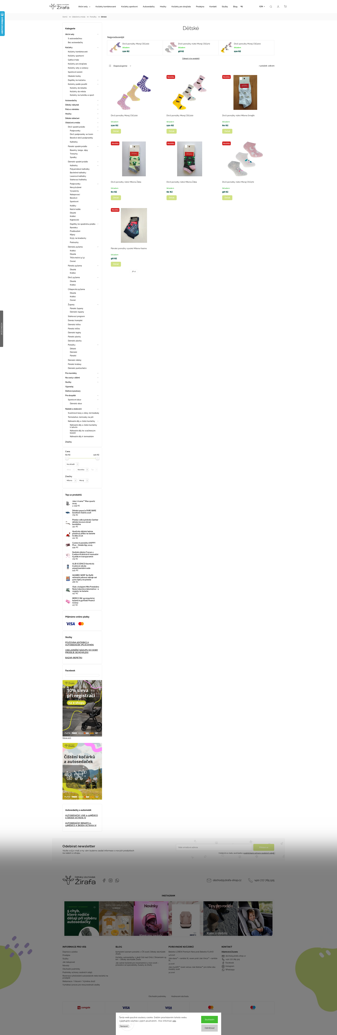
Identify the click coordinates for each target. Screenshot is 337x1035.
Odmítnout (209, 1028)
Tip (94, 470)
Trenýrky (74, 154)
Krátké (73, 216)
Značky (68, 442)
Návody (66, 965)
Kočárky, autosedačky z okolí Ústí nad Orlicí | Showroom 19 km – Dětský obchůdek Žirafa (141, 958)
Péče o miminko (72, 109)
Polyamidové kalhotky (80, 169)
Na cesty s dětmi (72, 378)
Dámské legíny (74, 333)
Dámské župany (77, 312)
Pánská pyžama (75, 266)
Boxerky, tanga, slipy (79, 150)
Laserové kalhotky (78, 176)
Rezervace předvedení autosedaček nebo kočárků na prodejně (85, 977)
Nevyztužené (75, 187)
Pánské (73, 356)
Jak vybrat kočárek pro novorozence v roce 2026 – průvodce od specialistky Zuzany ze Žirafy (137, 964)
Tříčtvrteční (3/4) (77, 258)
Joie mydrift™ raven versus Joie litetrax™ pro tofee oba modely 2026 (191, 968)
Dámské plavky (75, 341)
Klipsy (72, 235)
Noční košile (75, 209)
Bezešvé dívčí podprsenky (81, 138)
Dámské (73, 352)
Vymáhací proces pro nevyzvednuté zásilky (81, 985)
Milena (71, 480)
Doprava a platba (70, 952)
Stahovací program (76, 316)
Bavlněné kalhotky (78, 173)
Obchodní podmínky (71, 969)
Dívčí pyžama (74, 277)
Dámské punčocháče (77, 368)
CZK (261, 7)
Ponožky (71, 345)
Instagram (111, 880)
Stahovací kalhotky (78, 180)
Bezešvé (73, 198)
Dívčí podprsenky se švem (81, 134)
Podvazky (74, 242)
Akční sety (69, 34)
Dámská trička (74, 324)
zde (174, 1021)
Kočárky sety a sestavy (78, 68)
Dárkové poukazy (73, 391)
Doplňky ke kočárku (77, 80)
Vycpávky (74, 191)
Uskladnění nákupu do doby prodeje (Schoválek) (81, 651)
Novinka (83, 470)
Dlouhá (73, 254)
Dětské (73, 349)
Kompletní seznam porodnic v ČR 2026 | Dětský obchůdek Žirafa (140, 953)
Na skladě (72, 464)
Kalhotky (74, 142)
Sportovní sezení (75, 72)
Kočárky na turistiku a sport (82, 95)
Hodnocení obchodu (180, 996)
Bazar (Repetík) (73, 658)
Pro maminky (71, 373)
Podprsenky (75, 131)
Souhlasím (209, 1019)
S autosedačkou (75, 38)
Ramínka (74, 228)
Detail (116, 131)
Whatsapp (117, 880)
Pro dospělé (70, 395)
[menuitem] (84, 6)
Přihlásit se (263, 847)
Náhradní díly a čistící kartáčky (81, 421)
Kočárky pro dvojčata (77, 64)
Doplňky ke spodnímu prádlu (82, 224)
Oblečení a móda (72, 123)
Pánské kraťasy (74, 364)
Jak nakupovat (69, 962)
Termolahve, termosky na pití (80, 417)
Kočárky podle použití (77, 84)
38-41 (134, 271)
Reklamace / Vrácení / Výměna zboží (79, 981)
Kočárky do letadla (78, 88)
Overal (73, 261)
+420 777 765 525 (264, 880)
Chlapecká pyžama (76, 289)
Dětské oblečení (72, 118)
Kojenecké (74, 220)
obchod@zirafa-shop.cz (227, 880)
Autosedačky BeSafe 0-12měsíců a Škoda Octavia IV (80, 824)
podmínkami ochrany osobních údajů (259, 853)
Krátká (73, 251)
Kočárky (69, 47)
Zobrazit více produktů (190, 58)
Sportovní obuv (74, 400)
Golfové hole (73, 60)
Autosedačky (71, 100)
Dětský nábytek (72, 105)
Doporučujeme (120, 66)
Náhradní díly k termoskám (82, 436)
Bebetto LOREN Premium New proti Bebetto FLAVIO (191, 952)
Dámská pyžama (75, 247)
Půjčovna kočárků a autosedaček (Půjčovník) (79, 643)
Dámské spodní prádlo (78, 162)
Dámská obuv (76, 403)
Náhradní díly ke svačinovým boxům (82, 432)
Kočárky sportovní (76, 56)
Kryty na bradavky (78, 238)
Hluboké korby (74, 76)
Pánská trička (74, 329)
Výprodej (69, 387)
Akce (70, 470)
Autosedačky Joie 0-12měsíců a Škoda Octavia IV (81, 816)
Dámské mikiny (74, 360)
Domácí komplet (75, 320)
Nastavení (124, 1026)
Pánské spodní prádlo (77, 146)
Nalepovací (75, 194)
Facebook (104, 880)
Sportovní (74, 201)
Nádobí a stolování (73, 409)
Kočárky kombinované (78, 52)
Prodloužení (75, 231)
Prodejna (66, 955)
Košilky (73, 206)
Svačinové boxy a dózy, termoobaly (83, 413)
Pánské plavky (74, 337)
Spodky (73, 157)
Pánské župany (76, 308)
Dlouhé (73, 213)
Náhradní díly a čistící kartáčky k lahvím (83, 426)
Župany (71, 305)
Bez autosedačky (75, 42)
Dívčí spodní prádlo (76, 127)
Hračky (68, 114)
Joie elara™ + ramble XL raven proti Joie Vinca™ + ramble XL (192, 959)
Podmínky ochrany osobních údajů (77, 972)
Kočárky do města (78, 91)
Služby (68, 382)
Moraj (83, 480)
